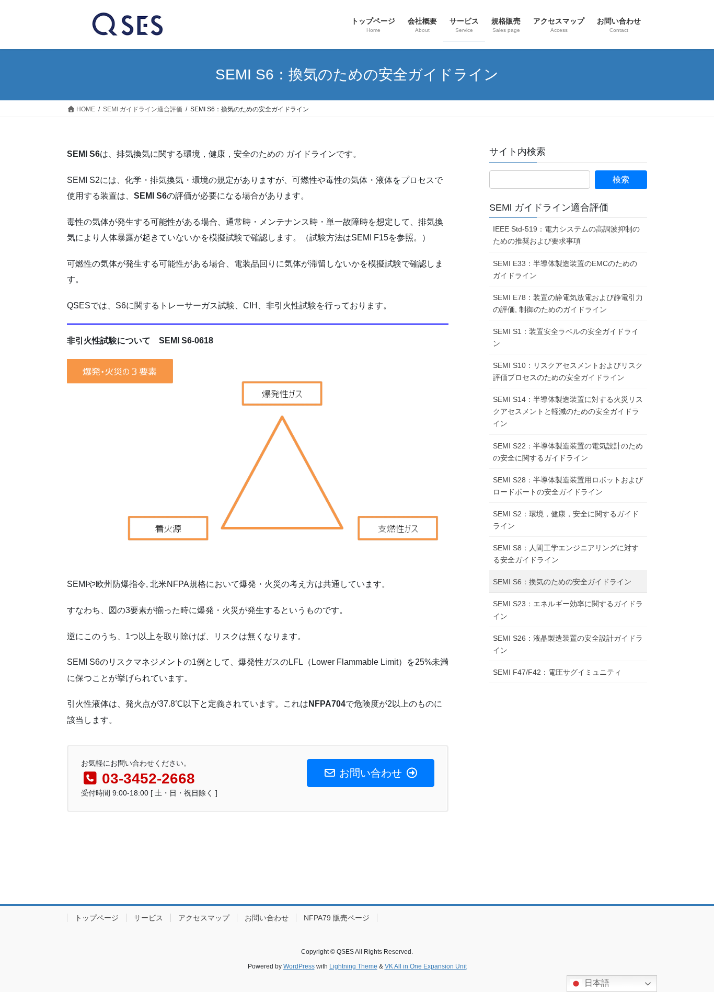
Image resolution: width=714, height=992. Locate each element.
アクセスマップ (203, 918)
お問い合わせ (267, 918)
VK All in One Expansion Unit (426, 966)
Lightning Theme (353, 966)
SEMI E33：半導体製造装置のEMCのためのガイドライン (565, 269)
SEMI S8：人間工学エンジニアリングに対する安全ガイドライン (566, 554)
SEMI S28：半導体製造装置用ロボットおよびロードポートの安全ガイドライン (568, 486)
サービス (148, 918)
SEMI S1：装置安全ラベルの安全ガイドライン (566, 337)
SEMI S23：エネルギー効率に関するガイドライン (568, 609)
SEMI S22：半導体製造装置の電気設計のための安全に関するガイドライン (568, 452)
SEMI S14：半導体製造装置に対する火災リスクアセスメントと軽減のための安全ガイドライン (568, 411)
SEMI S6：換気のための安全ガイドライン (562, 582)
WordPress (299, 966)
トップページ (97, 918)
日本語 (595, 982)
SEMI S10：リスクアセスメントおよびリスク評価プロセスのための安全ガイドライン (568, 371)
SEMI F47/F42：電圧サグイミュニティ (557, 672)
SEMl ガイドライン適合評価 (548, 207)
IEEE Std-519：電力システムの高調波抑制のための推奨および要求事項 (566, 235)
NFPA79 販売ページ (337, 918)
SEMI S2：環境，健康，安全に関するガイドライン (566, 520)
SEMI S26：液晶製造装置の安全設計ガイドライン (568, 644)
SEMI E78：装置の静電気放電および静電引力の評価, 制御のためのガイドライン (568, 303)
